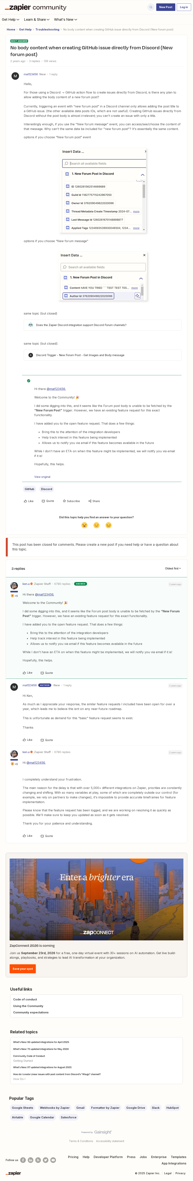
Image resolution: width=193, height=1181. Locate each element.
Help (86, 1157)
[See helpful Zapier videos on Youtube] (53, 1160)
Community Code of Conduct (29, 1056)
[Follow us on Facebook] (23, 1160)
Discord (46, 489)
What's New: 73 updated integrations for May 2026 (41, 1049)
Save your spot (23, 968)
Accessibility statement (110, 1141)
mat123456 (31, 74)
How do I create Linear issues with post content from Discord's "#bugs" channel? (57, 1074)
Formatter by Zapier (105, 1108)
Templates (178, 1157)
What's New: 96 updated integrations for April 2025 (41, 1042)
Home (11, 29)
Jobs (143, 1157)
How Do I (19, 1079)
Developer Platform (108, 1157)
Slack (156, 1108)
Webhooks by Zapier (55, 1108)
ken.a (26, 584)
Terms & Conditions (81, 1141)
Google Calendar (42, 1117)
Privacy (180, 1173)
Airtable (17, 1117)
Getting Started (23, 1060)
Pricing (73, 1157)
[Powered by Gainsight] (96, 1133)
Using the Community (28, 1006)
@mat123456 (56, 389)
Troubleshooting (47, 29)
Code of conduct (25, 999)
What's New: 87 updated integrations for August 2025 (42, 1067)
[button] (165, 7)
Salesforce (69, 1117)
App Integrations (174, 1163)
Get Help (9, 19)
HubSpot (172, 1108)
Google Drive (135, 1108)
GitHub (29, 489)
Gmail (80, 1108)
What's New (64, 19)
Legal (168, 1173)
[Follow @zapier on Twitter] (45, 1160)
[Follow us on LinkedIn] (30, 1160)
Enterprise (159, 1157)
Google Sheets (22, 1108)
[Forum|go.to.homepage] (36, 7)
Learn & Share (35, 19)
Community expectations (31, 1012)
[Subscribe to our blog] (38, 1160)
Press (131, 1157)
